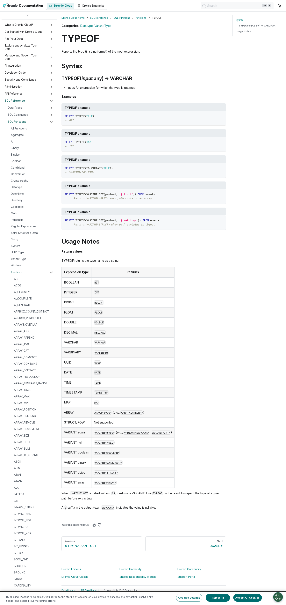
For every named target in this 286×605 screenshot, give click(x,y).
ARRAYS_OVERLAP (25, 324)
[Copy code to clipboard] (221, 116)
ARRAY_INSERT (23, 390)
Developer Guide (15, 72)
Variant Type (18, 259)
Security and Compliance (20, 79)
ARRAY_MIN (21, 403)
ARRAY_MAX (22, 396)
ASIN (17, 468)
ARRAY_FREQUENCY (27, 377)
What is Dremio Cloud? (19, 24)
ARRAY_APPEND (24, 337)
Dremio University (130, 569)
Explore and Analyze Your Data (21, 47)
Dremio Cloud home (73, 17)
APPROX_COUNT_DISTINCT (31, 311)
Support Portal (186, 576)
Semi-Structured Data (24, 232)
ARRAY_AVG (21, 344)
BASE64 (19, 494)
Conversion (18, 174)
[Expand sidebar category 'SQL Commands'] (51, 114)
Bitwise (15, 154)
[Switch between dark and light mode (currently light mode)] (280, 6)
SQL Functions (17, 121)
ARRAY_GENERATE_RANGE (30, 383)
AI (12, 141)
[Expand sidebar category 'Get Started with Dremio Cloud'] (51, 31)
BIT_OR (18, 553)
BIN (16, 500)
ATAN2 (18, 481)
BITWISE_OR (21, 526)
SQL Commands (18, 114)
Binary (15, 148)
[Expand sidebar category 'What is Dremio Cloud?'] (51, 24)
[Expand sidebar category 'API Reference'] (51, 93)
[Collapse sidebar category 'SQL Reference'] (51, 100)
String (14, 239)
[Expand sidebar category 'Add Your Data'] (51, 38)
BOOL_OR (20, 566)
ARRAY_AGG (21, 331)
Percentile (17, 219)
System (15, 245)
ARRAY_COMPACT (25, 357)
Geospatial (17, 206)
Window (16, 265)
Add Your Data (14, 38)
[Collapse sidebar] (29, 15)
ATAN (17, 474)
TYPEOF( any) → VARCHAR (257, 25)
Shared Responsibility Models (137, 576)
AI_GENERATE (22, 305)
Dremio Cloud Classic (74, 576)
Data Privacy (68, 590)
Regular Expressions (23, 226)
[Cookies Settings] (278, 597)
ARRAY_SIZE (21, 435)
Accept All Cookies (247, 597)
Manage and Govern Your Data (21, 57)
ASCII (17, 461)
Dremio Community (189, 569)
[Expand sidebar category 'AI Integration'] (51, 65)
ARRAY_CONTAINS (25, 363)
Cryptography (19, 180)
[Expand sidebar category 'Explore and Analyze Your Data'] (51, 47)
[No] (99, 525)
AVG (16, 487)
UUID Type (17, 252)
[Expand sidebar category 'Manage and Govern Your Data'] (51, 57)
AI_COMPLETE (23, 298)
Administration (13, 86)
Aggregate (17, 135)
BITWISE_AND (22, 513)
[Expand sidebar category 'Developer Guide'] (51, 72)
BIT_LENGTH (21, 546)
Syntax (239, 19)
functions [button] (17, 272)
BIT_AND (19, 540)
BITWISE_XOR (22, 533)
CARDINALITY (22, 585)
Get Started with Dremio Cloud (23, 31)
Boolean (16, 161)
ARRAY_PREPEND (25, 416)
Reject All (218, 597)
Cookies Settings (189, 597)
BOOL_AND (21, 559)
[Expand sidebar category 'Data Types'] (51, 107)
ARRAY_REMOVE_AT (26, 429)
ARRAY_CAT (21, 350)
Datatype (16, 187)
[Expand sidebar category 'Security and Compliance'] (51, 79)
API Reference (14, 93)
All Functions (19, 128)
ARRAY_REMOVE (24, 422)
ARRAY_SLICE (22, 442)
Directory (17, 200)
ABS (16, 279)
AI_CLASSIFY (22, 292)
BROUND (19, 572)
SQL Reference (15, 100)
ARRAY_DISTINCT (25, 370)
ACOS (18, 285)
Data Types (15, 107)
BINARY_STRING (24, 507)
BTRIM (18, 579)
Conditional (18, 167)
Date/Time (17, 193)
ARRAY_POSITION (25, 409)
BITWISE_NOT (23, 520)
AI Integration (13, 65)
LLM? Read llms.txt (89, 590)
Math (14, 213)
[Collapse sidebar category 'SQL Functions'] (51, 121)
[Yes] (94, 525)
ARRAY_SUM (22, 448)
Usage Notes (243, 31)
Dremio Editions (71, 569)
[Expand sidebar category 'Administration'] (51, 86)
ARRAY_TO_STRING (26, 455)
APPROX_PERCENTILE (28, 318)
